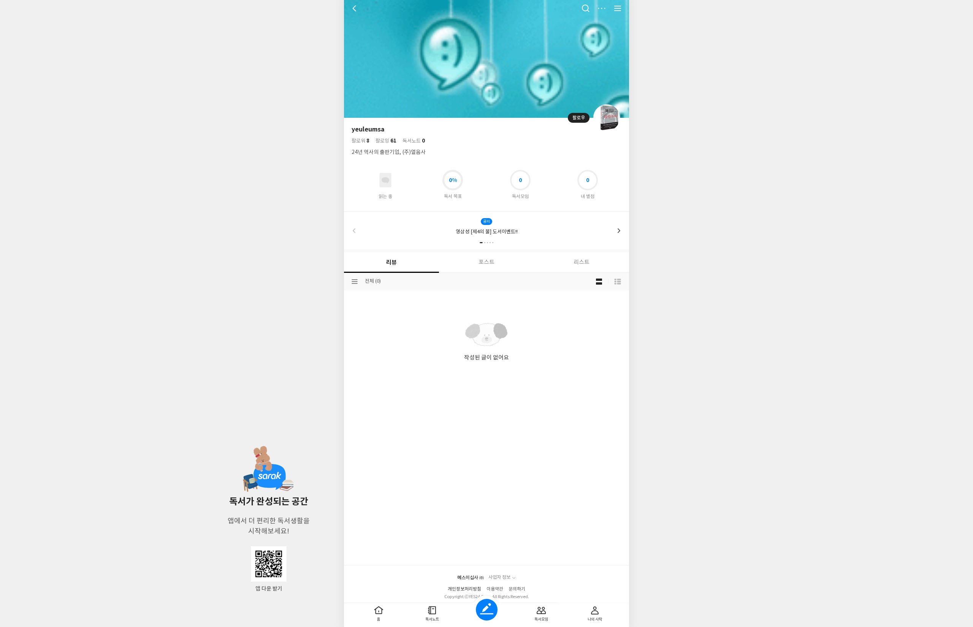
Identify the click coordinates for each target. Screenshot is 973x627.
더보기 (601, 8)
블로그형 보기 (599, 281)
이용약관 (494, 589)
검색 (586, 8)
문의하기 (517, 589)
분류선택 (354, 281)
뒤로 (355, 8)
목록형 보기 (617, 281)
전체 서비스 (617, 8)
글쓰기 (487, 610)
